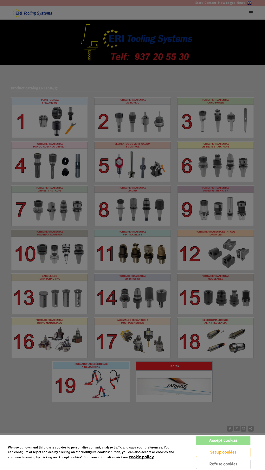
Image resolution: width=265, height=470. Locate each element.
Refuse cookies (223, 464)
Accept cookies (223, 440)
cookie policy (141, 457)
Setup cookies (223, 452)
